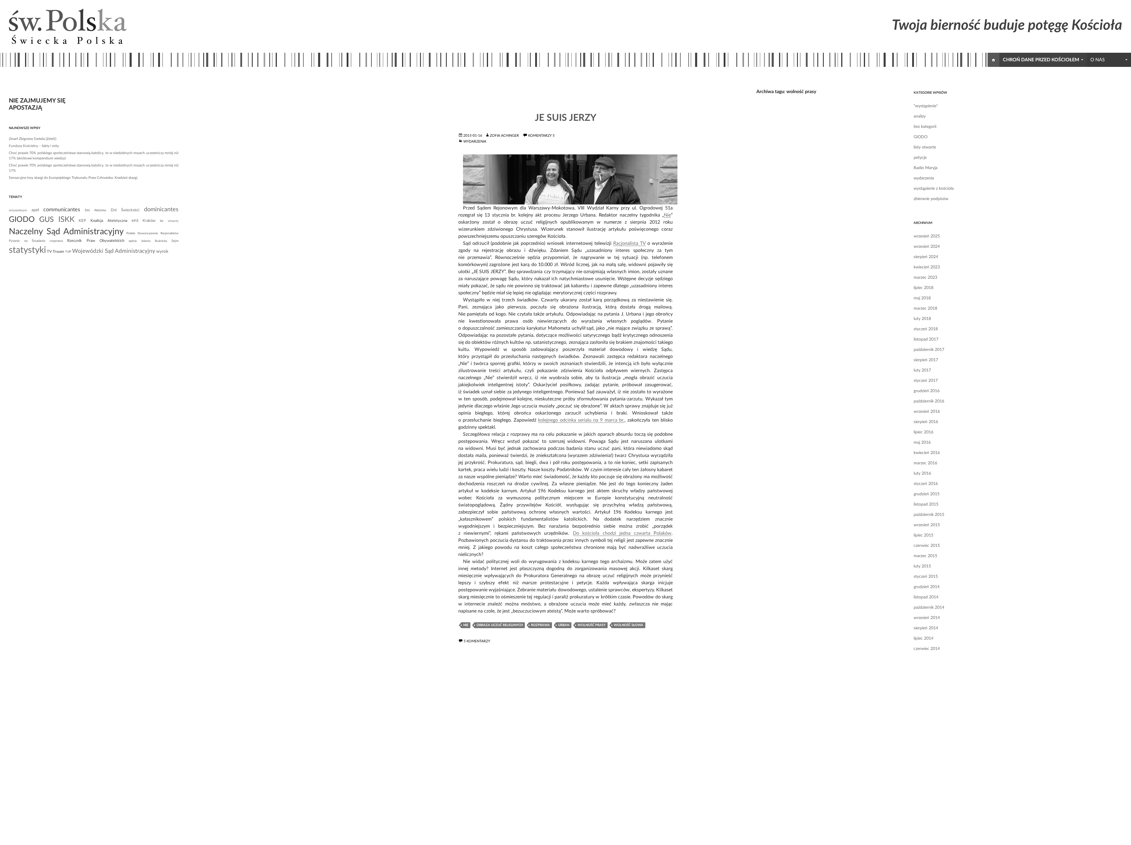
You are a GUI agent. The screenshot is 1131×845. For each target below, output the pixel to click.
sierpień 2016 (926, 422)
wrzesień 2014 (927, 618)
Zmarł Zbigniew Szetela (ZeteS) (32, 139)
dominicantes (161, 209)
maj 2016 (922, 442)
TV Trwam (55, 251)
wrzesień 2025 (927, 236)
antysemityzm (18, 210)
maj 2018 (922, 298)
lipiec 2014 (923, 638)
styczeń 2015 (926, 577)
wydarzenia (474, 141)
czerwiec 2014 (927, 649)
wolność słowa (628, 625)
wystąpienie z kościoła (934, 189)
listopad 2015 (926, 504)
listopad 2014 (926, 597)
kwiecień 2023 (927, 267)
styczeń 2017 (926, 381)
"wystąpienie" (926, 106)
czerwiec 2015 (927, 546)
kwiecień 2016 (927, 453)
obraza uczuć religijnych (500, 625)
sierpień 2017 (926, 360)
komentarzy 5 (541, 135)
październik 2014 (929, 607)
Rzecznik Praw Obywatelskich (95, 240)
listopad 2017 (926, 339)
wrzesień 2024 (927, 247)
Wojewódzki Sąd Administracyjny (113, 251)
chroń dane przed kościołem (1041, 59)
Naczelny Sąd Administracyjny (66, 231)
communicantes (61, 209)
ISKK (66, 219)
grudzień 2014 (927, 587)
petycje (920, 158)
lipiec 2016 (923, 432)
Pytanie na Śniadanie (27, 240)
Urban (563, 625)
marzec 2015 (925, 556)
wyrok (162, 251)
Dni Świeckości (125, 210)
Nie (667, 215)
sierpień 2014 (926, 628)
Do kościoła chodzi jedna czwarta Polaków (622, 533)
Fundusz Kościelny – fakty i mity (34, 146)
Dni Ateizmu (95, 210)
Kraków (149, 220)
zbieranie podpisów (931, 199)
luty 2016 (922, 473)
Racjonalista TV (629, 243)
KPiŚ (135, 220)
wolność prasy (592, 625)
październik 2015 (929, 515)
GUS (46, 219)
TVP (68, 251)
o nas (1097, 59)
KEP (82, 220)
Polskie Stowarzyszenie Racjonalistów (152, 233)
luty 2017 (922, 370)
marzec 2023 (925, 277)
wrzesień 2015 (927, 525)
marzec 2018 (925, 308)
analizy (920, 116)
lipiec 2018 (923, 288)
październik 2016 (929, 401)
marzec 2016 (925, 463)
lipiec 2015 (923, 535)
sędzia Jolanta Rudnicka (148, 241)
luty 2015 (922, 566)
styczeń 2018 (926, 329)
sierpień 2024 (926, 257)
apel (35, 210)
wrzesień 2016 (927, 412)
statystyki (27, 250)
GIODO (920, 137)
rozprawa (540, 625)
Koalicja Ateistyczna (108, 220)
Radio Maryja (925, 168)
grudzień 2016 (927, 391)
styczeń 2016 (926, 484)
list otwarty (169, 220)
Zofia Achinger (504, 135)
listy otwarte (925, 147)
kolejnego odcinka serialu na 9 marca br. (581, 420)
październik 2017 (929, 350)
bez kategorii (925, 127)
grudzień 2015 (927, 494)
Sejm (174, 240)
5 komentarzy (477, 641)
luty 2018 (922, 319)
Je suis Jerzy (565, 118)
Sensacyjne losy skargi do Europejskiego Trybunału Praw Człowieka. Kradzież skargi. (73, 177)
